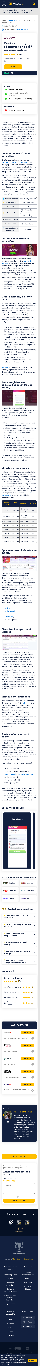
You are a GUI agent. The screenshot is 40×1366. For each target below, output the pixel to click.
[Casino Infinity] (10, 38)
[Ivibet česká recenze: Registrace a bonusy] (32, 1064)
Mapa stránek (10, 1304)
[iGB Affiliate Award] (11, 1222)
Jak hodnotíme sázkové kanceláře (10, 1297)
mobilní (24, 703)
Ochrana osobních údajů (10, 1290)
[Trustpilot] (6, 73)
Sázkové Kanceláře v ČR (28, 1273)
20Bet (10, 1332)
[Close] (35, 1355)
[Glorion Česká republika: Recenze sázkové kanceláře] (32, 1038)
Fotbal (7, 608)
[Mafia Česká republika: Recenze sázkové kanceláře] (32, 1051)
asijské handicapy (26, 774)
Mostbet (10, 1324)
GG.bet (10, 1328)
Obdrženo (27, 1033)
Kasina (28, 1279)
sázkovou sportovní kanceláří (15, 162)
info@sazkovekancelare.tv (23, 1259)
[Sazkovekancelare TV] (16, 4)
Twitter (30, 1322)
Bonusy (5, 367)
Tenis (6, 614)
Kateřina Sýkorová (14, 20)
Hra (13, 67)
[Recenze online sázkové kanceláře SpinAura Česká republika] (32, 1077)
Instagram (28, 1326)
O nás (10, 1279)
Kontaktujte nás (10, 1275)
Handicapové (10, 774)
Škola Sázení (28, 1283)
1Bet (10, 1320)
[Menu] (4, 4)
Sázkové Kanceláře (9, 10)
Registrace (19, 1156)
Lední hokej (9, 611)
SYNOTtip (10, 1336)
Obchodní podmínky (10, 1284)
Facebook (29, 1318)
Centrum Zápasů (28, 1288)
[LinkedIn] (8, 1122)
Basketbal (8, 617)
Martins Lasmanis (21, 29)
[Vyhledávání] (34, 4)
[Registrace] (17, 847)
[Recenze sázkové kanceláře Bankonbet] (32, 1090)
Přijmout (32, 1360)
